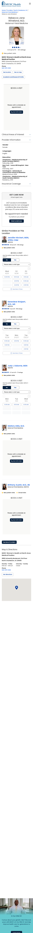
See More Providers (9, 542)
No (7, 260)
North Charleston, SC (20, 10)
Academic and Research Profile (13, 77)
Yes (15, 260)
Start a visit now (16, 221)
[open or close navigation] (30, 3)
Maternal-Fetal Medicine (9, 12)
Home (4, 10)
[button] (7, 72)
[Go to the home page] (11, 4)
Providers (10, 10)
